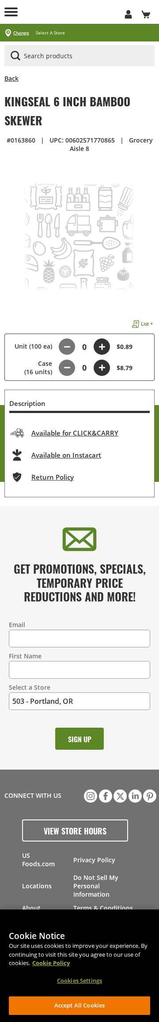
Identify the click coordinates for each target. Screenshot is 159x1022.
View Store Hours (75, 830)
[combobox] (79, 56)
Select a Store (29, 687)
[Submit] (15, 55)
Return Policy (52, 477)
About (31, 908)
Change (21, 33)
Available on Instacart (66, 455)
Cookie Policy (51, 963)
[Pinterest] (149, 795)
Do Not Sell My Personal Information (95, 885)
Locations (37, 886)
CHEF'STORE (70, 12)
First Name (25, 656)
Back (11, 78)
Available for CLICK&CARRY (74, 432)
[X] (119, 795)
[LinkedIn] (134, 795)
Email (17, 624)
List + (147, 323)
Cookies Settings (79, 980)
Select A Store (50, 33)
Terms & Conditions (103, 908)
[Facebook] (104, 795)
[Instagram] (89, 795)
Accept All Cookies (79, 1005)
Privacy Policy (94, 860)
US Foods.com (38, 859)
